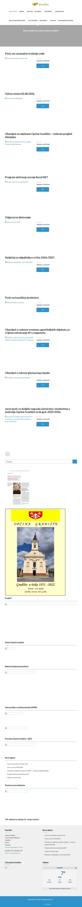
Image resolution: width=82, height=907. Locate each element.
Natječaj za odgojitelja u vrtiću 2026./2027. (30, 257)
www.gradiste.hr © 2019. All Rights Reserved (40, 899)
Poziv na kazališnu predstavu (22, 297)
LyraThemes (47, 904)
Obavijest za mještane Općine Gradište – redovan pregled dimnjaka (38, 135)
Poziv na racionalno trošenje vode (24, 53)
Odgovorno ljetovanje (18, 217)
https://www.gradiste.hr (12, 853)
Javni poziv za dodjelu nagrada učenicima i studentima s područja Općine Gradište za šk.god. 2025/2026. (37, 410)
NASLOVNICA (13, 11)
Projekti (30, 11)
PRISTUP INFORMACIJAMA (17, 20)
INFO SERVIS (43, 20)
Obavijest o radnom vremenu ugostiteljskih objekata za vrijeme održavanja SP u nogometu (37, 331)
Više (43, 66)
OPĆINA (21, 11)
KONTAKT (53, 20)
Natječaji (38, 11)
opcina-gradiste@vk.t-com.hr (14, 847)
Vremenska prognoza (59, 888)
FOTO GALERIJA (33, 20)
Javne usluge (59, 11)
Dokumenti (48, 11)
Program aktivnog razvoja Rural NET (26, 177)
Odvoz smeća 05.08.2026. (20, 93)
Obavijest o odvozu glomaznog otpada (27, 372)
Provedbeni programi (65, 20)
